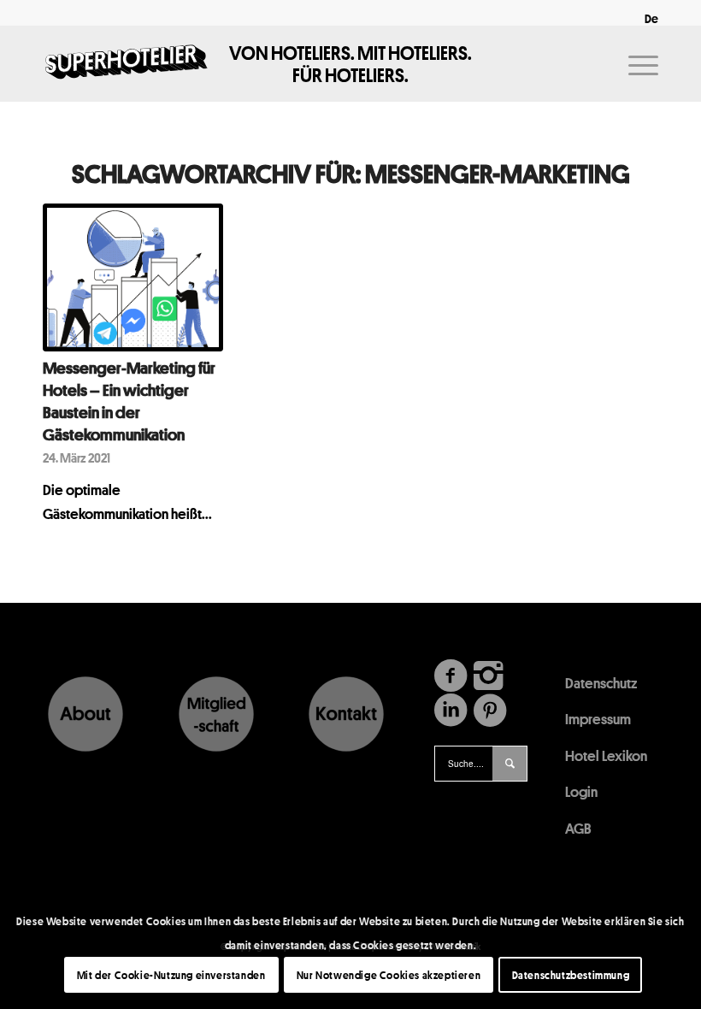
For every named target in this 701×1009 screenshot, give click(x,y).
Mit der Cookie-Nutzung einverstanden (171, 974)
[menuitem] (647, 19)
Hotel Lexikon (606, 755)
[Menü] (634, 63)
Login (581, 791)
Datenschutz (601, 683)
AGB (578, 828)
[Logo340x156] (126, 63)
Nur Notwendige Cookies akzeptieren (388, 974)
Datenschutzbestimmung (571, 974)
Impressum (598, 719)
